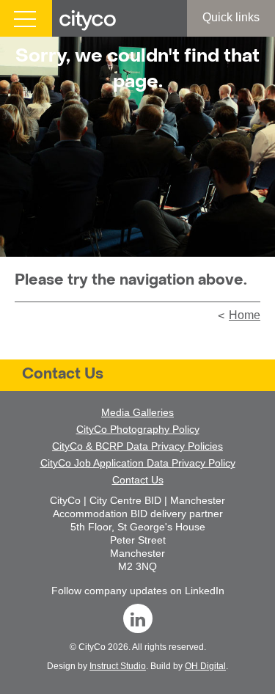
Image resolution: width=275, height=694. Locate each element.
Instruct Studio (117, 666)
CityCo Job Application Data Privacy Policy (137, 463)
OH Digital (205, 666)
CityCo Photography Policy (137, 429)
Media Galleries (137, 412)
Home (244, 315)
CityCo (92, 647)
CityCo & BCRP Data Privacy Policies (137, 446)
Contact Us (62, 375)
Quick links (231, 17)
